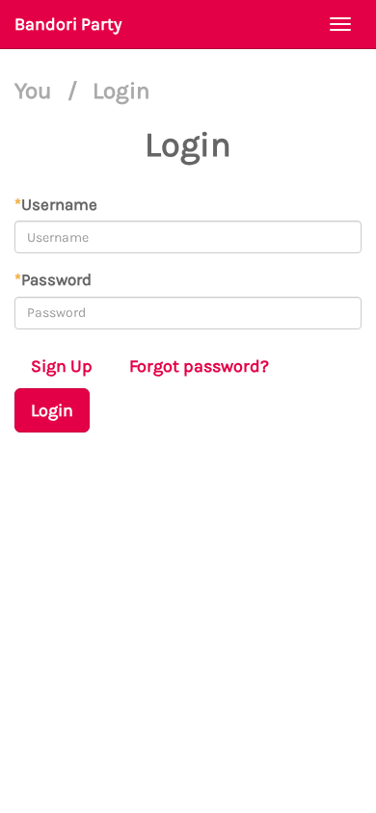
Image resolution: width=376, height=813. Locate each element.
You (36, 90)
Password (53, 279)
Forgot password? (199, 366)
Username (55, 204)
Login (52, 410)
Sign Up (62, 366)
